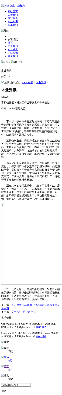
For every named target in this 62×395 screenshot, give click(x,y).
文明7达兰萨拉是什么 (23, 311)
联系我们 (13, 56)
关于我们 (13, 46)
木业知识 (13, 52)
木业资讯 (13, 49)
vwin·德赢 (27, 82)
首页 (10, 42)
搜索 (3, 390)
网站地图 (41, 327)
